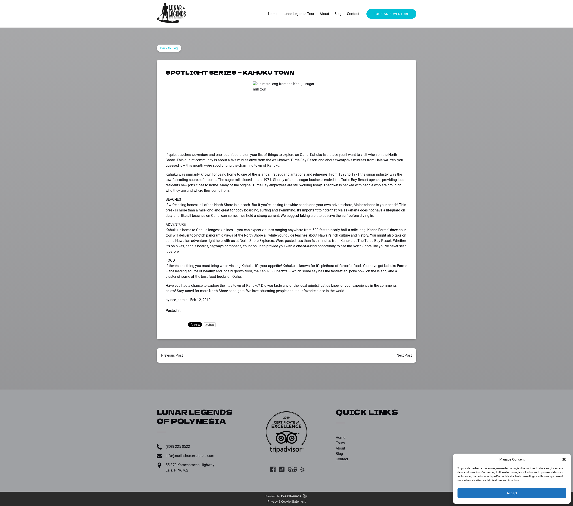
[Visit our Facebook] (273, 469)
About (324, 14)
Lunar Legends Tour (298, 14)
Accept (512, 493)
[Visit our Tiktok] (281, 469)
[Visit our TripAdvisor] (292, 469)
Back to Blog (169, 48)
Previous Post (172, 355)
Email (211, 324)
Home (272, 14)
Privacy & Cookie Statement (286, 501)
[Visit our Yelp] (302, 469)
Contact (353, 14)
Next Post (404, 355)
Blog (338, 14)
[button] (564, 459)
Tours (340, 443)
